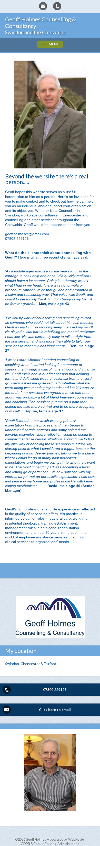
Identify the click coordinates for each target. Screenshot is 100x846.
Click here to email (55, 709)
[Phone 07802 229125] (57, 6)
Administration (68, 844)
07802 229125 (54, 689)
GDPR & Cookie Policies (38, 844)
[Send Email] (43, 6)
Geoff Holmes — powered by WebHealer (55, 839)
